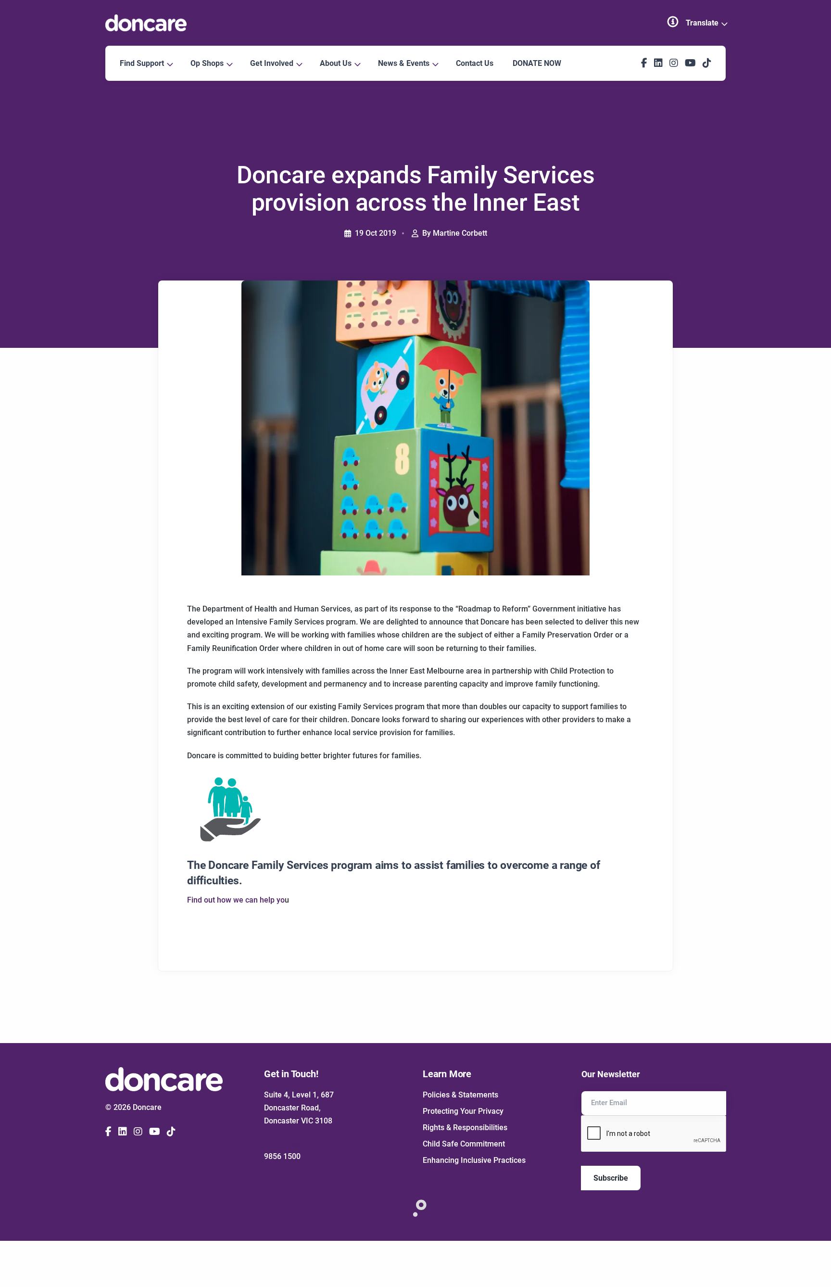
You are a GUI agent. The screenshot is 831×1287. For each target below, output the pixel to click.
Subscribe (610, 1178)
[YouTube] (690, 63)
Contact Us (474, 63)
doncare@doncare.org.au (308, 1143)
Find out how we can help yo (236, 900)
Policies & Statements (460, 1094)
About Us (336, 63)
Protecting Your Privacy (463, 1111)
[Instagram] (673, 63)
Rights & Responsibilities (465, 1127)
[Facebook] (644, 63)
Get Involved (272, 63)
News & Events (404, 63)
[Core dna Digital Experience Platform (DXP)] (416, 1205)
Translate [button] (703, 22)
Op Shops (208, 63)
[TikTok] (707, 63)
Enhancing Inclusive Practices (474, 1160)
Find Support (143, 63)
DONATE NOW (537, 63)
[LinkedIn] (658, 63)
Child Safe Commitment (464, 1143)
